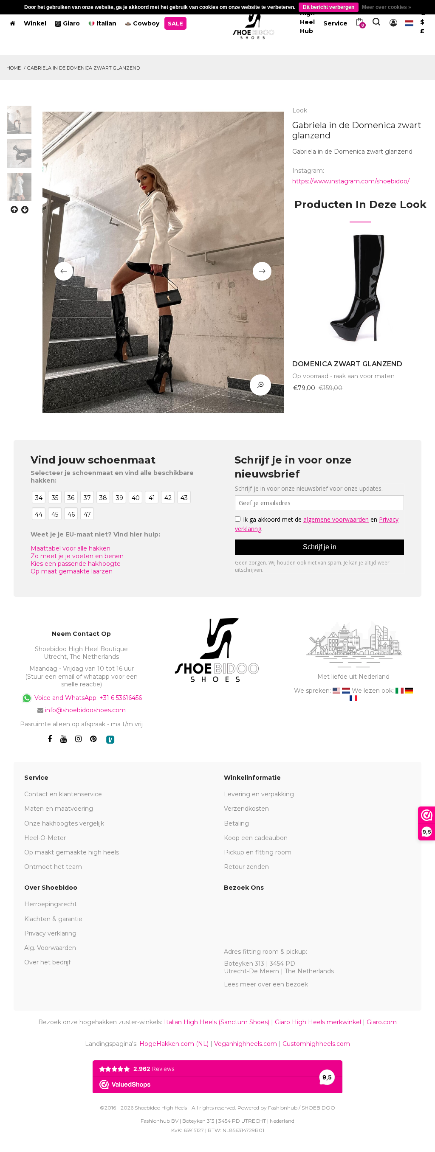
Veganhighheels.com (245, 1044)
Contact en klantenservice (63, 794)
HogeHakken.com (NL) (174, 1044)
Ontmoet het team (53, 867)
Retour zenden (246, 867)
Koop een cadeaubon (256, 838)
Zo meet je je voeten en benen (77, 556)
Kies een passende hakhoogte (76, 564)
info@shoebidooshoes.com (85, 710)
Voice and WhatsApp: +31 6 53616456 (87, 698)
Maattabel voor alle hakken (70, 548)
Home (13, 68)
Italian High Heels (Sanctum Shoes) (216, 1022)
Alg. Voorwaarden (50, 948)
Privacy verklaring (50, 933)
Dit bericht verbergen (328, 7)
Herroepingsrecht (50, 904)
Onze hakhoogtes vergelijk (64, 823)
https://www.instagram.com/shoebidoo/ (351, 181)
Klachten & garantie (53, 919)
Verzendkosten (246, 808)
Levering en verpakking (259, 794)
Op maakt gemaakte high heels (71, 852)
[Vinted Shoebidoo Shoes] (110, 739)
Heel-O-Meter (45, 838)
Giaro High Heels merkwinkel (318, 1022)
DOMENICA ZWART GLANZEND (347, 364)
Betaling (236, 823)
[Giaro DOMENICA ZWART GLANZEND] (360, 286)
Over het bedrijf (47, 962)
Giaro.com (382, 1022)
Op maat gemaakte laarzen (72, 571)
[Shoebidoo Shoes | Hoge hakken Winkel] (254, 21)
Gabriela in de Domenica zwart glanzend (83, 68)
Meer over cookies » (386, 7)
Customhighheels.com (316, 1044)
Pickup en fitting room (257, 852)
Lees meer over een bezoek (266, 984)
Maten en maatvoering (58, 808)
